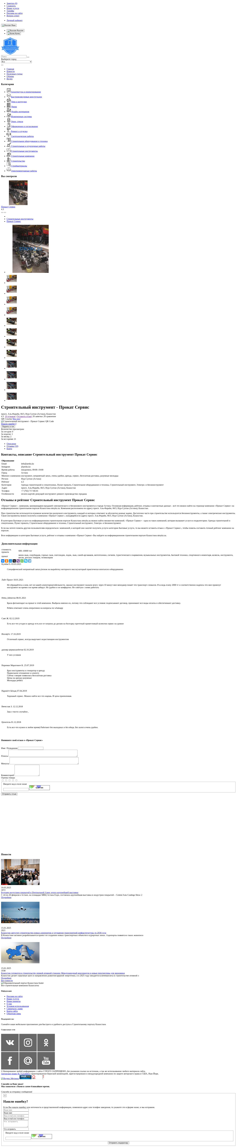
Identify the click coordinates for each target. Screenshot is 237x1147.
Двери (14, 106)
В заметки (38, 416)
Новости (11, 71)
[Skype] (25, 561)
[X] (14, 561)
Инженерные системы (21, 116)
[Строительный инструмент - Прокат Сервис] (31, 272)
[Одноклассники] (6, 561)
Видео (9, 79)
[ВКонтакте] (2, 561)
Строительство (18, 161)
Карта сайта (12, 1011)
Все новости (7, 980)
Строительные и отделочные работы (28, 146)
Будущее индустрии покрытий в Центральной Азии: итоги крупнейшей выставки (39, 892)
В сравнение (50, 416)
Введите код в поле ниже (15, 784)
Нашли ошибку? (8, 424)
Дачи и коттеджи (19, 102)
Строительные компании (22, 156)
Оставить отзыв (24, 416)
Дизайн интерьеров (20, 111)
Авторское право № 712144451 (15, 1074)
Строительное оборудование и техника (29, 141)
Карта (9, 448)
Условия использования (18, 1006)
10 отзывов (10, 416)
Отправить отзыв (9, 794)
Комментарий (7, 775)
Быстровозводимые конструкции (26, 97)
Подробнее (6, 897)
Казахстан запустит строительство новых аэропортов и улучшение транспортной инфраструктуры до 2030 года (53, 933)
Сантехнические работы (22, 136)
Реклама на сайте (15, 996)
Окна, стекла (17, 121)
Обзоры (10, 76)
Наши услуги (13, 999)
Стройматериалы (19, 166)
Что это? (16, 419)
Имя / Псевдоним (9, 748)
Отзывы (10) (12, 446)
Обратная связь (14, 1013)
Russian (19, 30)
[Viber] (18, 561)
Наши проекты (14, 1001)
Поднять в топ (8, 426)
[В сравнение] (2, 212)
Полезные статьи (14, 74)
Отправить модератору (118, 1143)
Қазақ (17, 34)
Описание (11, 444)
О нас (9, 1004)
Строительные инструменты (24, 151)
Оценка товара (8, 778)
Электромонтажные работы (24, 171)
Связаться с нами (15, 1008)
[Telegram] (29, 561)
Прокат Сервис (8, 207)
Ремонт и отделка (19, 131)
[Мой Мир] (10, 561)
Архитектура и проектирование (26, 92)
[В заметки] (5, 212)
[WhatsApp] (22, 561)
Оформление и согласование (24, 126)
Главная (10, 69)
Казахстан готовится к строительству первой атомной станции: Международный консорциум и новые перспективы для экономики (63, 973)
